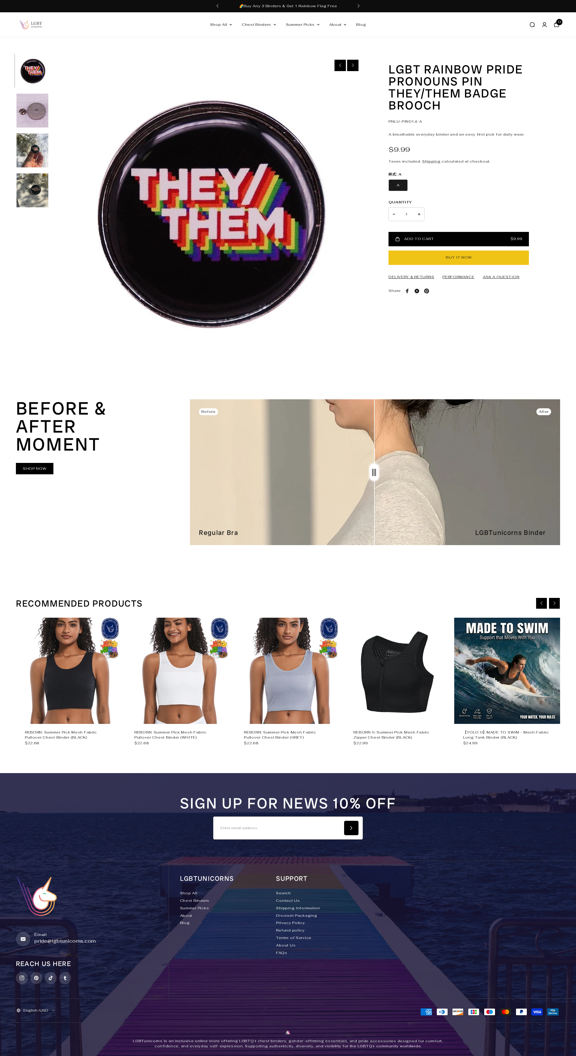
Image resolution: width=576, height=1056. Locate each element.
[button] (217, 6)
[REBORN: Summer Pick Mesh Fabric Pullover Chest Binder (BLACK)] (69, 671)
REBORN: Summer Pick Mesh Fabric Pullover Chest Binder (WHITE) (170, 735)
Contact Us (288, 900)
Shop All (218, 24)
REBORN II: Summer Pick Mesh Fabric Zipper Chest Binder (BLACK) (391, 735)
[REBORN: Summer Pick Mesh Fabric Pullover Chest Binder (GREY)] (288, 671)
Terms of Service (293, 937)
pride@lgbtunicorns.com (65, 941)
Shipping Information (298, 908)
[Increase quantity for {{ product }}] (419, 214)
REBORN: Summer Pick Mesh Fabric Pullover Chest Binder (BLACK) (61, 735)
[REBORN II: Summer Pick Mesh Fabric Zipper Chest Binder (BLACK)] (397, 671)
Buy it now (459, 257)
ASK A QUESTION (501, 276)
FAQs (281, 952)
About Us (286, 945)
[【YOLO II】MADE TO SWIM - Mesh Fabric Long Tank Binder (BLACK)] (507, 671)
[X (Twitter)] (417, 291)
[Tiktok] (51, 978)
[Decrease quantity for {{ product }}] (394, 214)
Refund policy (290, 930)
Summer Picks (300, 24)
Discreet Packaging (296, 915)
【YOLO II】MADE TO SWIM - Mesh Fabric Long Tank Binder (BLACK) (506, 735)
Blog (361, 24)
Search (283, 893)
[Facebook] (407, 291)
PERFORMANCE (458, 276)
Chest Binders (256, 24)
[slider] (374, 472)
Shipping (431, 161)
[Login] (544, 24)
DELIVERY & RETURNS (411, 276)
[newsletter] (351, 828)
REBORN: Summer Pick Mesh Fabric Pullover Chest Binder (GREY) (280, 735)
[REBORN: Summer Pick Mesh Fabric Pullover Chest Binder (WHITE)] (178, 671)
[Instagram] (22, 978)
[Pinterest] (426, 291)
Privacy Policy (290, 922)
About (335, 24)
